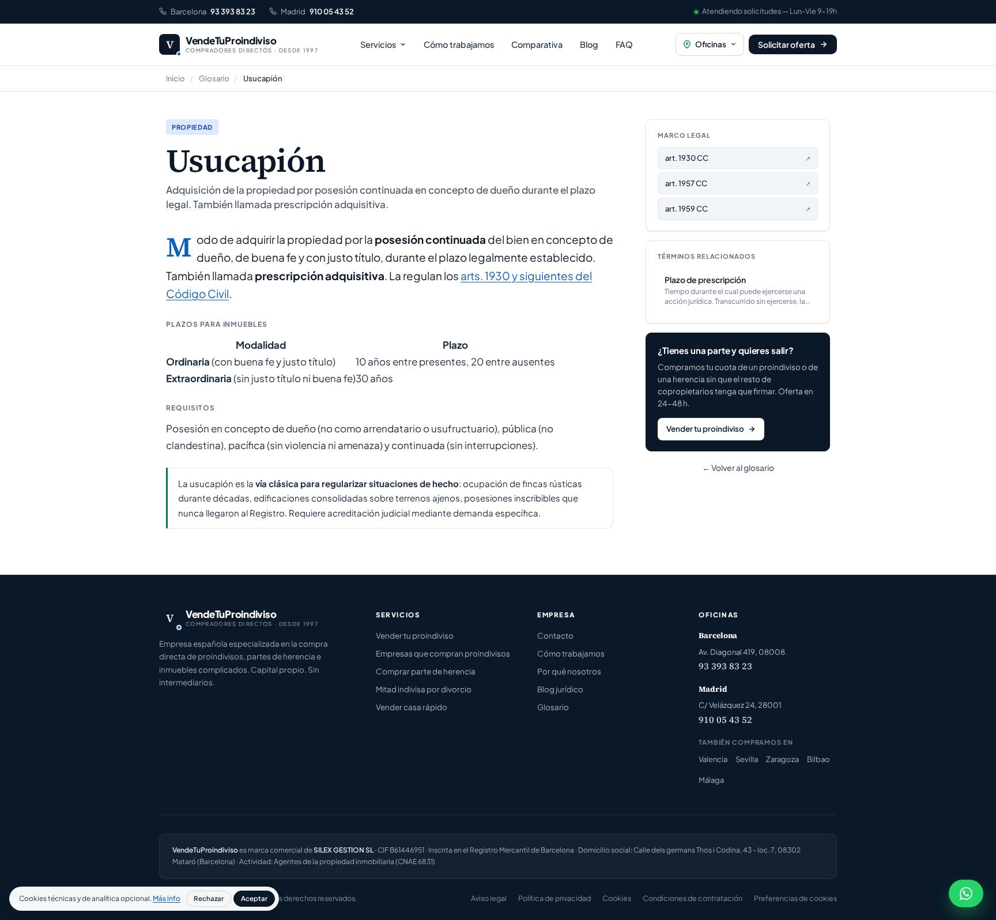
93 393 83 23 (725, 665)
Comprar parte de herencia (426, 671)
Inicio (175, 78)
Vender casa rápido (411, 707)
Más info (166, 898)
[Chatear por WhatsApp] (966, 893)
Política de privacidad (554, 898)
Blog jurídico (560, 689)
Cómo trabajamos (459, 44)
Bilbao (818, 759)
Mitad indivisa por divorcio (423, 689)
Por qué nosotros (569, 671)
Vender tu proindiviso (705, 428)
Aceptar (254, 898)
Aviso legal (489, 898)
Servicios (378, 44)
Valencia (713, 759)
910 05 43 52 (725, 719)
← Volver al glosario (738, 467)
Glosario (214, 78)
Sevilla (746, 759)
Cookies (616, 898)
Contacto (555, 635)
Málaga (711, 780)
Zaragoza (782, 759)
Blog (589, 44)
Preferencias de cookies (795, 898)
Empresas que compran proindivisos (443, 653)
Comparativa (537, 44)
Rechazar (209, 898)
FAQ (624, 44)
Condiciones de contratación (692, 898)
